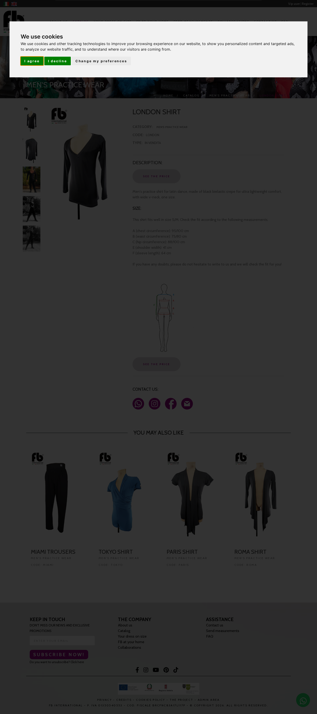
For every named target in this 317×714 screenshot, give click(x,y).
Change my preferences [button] (101, 61)
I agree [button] (32, 61)
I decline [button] (57, 61)
